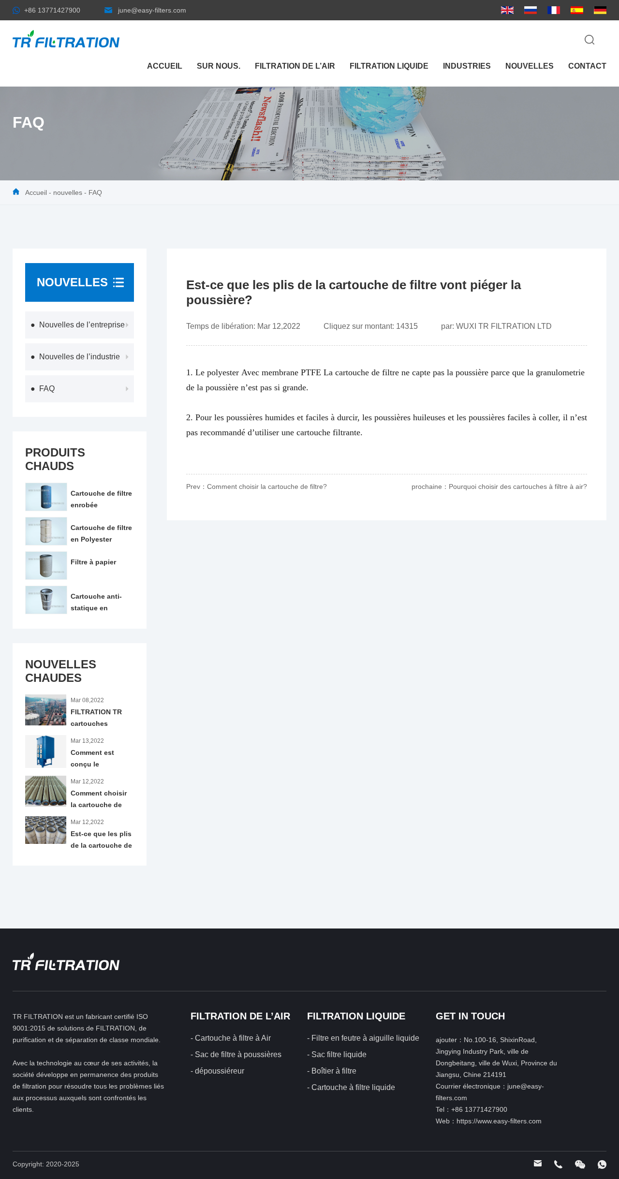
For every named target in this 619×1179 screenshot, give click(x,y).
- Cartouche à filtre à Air (231, 1038)
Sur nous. (218, 66)
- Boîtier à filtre (331, 1071)
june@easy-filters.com (152, 10)
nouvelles (529, 66)
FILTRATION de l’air (295, 66)
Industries (467, 66)
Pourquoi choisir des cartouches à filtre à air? (518, 486)
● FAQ (42, 388)
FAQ (95, 192)
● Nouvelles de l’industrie (75, 357)
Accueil (164, 66)
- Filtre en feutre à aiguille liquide (363, 1038)
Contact (587, 66)
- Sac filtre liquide (337, 1054)
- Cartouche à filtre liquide (351, 1087)
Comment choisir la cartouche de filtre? (267, 486)
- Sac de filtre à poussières (236, 1054)
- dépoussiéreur (217, 1071)
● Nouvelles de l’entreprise (77, 325)
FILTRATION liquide (389, 66)
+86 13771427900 (52, 10)
